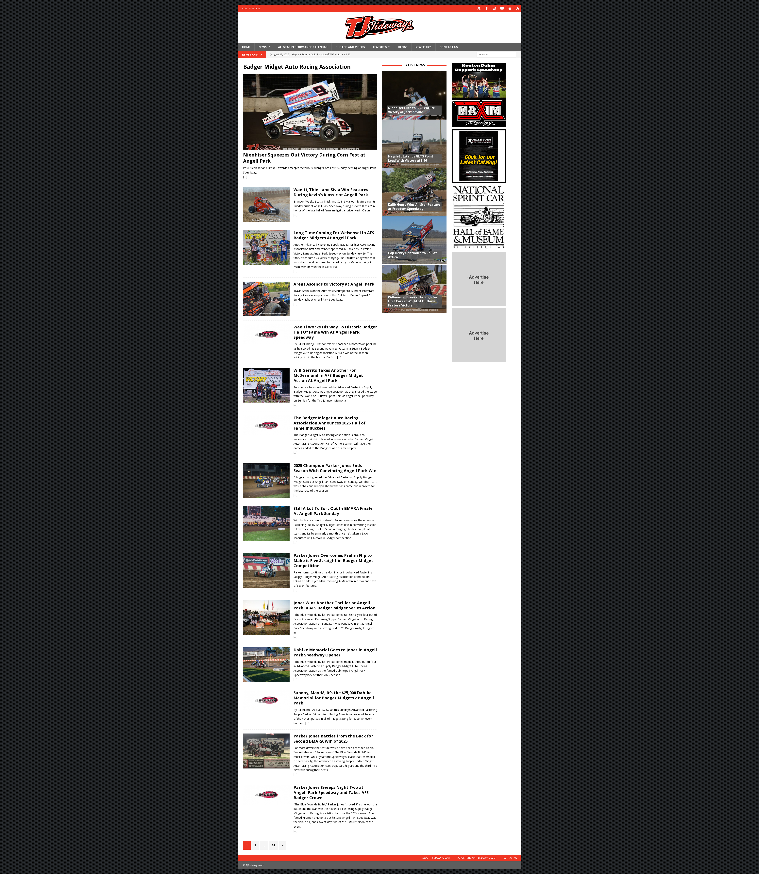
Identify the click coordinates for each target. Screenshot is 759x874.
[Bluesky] (517, 8)
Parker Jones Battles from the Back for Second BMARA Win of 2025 (333, 738)
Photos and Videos (350, 47)
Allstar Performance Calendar (303, 47)
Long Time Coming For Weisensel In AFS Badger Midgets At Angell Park (334, 235)
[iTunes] (509, 8)
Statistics (423, 47)
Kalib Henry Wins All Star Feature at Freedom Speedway (414, 206)
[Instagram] (494, 8)
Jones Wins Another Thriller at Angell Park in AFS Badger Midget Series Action (335, 605)
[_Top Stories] (266, 299)
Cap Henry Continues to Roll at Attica (412, 255)
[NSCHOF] (479, 248)
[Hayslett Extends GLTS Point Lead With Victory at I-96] (414, 144)
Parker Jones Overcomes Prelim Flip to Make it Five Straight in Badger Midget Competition (333, 560)
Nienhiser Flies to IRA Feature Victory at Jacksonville (411, 110)
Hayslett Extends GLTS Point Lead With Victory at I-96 (410, 158)
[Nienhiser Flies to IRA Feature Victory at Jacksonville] (414, 95)
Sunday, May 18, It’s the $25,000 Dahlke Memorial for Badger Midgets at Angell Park (334, 698)
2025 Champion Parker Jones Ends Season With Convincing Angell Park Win (335, 468)
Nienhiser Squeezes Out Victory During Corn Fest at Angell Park (304, 157)
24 (273, 845)
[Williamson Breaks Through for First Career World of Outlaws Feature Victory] (414, 288)
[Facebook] (486, 8)
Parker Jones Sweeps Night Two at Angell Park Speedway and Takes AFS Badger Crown (331, 792)
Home (246, 47)
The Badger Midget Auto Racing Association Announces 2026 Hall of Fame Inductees (329, 423)
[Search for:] (496, 54)
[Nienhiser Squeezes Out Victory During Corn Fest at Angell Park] (310, 112)
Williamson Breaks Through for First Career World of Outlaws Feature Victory (412, 301)
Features (380, 47)
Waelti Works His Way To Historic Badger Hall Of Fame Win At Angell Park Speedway (335, 332)
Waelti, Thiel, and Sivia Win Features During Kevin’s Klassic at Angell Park (331, 192)
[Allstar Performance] (479, 181)
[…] (245, 177)
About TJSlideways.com (436, 857)
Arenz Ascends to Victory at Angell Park (334, 284)
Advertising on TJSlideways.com (477, 857)
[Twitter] (479, 8)
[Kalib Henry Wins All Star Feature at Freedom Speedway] (414, 192)
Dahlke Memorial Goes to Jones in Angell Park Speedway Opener (335, 652)
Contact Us (449, 47)
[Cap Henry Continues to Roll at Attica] (414, 240)
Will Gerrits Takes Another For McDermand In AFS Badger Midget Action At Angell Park (328, 375)
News (263, 47)
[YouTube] (502, 8)
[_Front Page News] (266, 204)
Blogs (402, 47)
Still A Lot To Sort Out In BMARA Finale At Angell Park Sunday (333, 511)
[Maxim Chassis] (479, 125)
